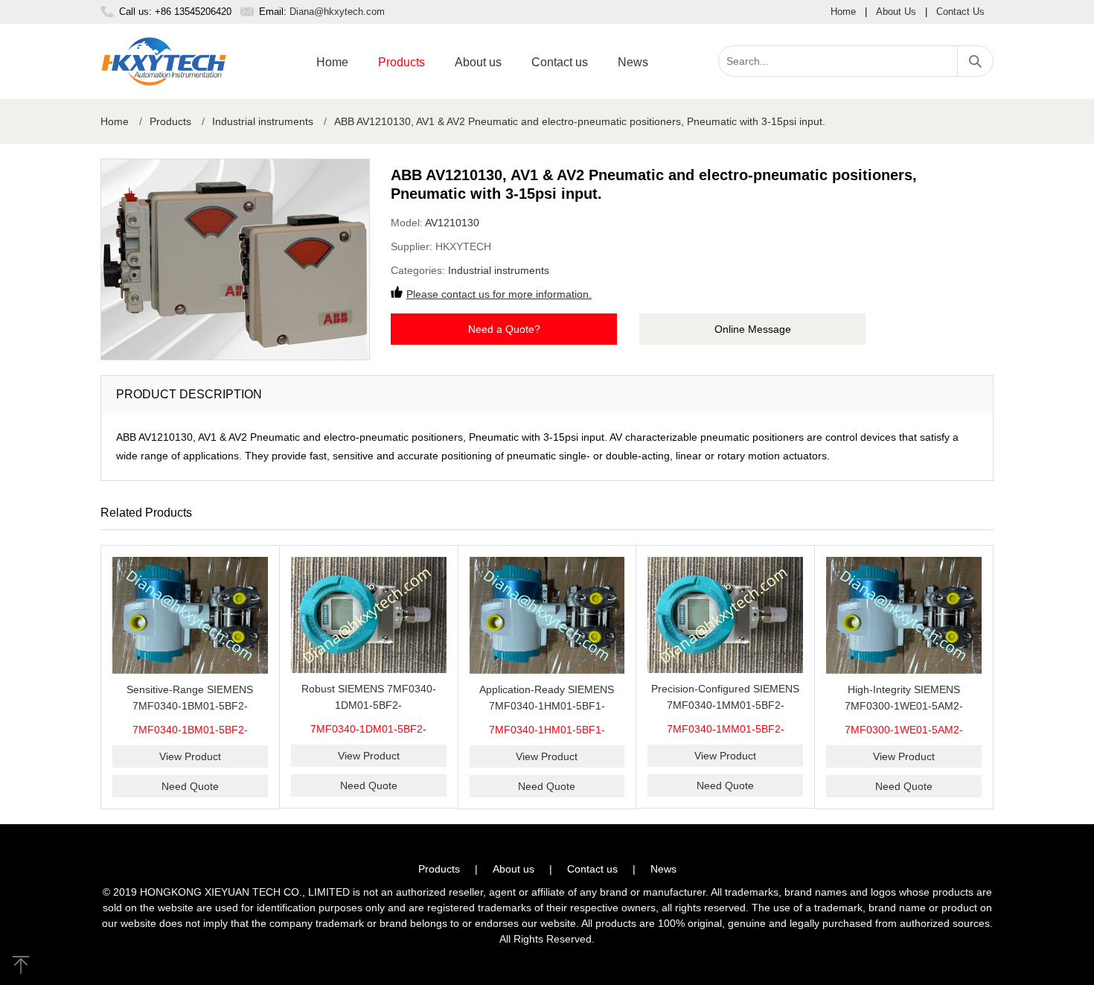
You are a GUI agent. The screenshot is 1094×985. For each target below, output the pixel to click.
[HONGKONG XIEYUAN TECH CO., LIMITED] (163, 61)
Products (401, 62)
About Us (896, 11)
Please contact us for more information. (499, 294)
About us (478, 62)
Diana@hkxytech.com (337, 11)
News (633, 62)
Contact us (559, 62)
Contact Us (960, 11)
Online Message (752, 329)
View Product (190, 756)
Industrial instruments (262, 121)
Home (843, 11)
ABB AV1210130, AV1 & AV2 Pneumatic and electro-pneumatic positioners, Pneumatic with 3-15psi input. (579, 121)
